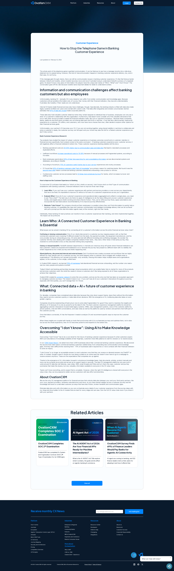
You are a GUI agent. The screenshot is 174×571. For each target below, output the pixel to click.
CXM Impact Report (51, 343)
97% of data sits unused (58, 111)
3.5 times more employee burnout (89, 174)
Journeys (33, 527)
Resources (100, 3)
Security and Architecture (38, 544)
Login (127, 3)
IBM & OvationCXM (70, 534)
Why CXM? (68, 549)
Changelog (94, 532)
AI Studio (33, 534)
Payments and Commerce (72, 536)
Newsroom (120, 527)
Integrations (94, 534)
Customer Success (122, 529)
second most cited (49, 170)
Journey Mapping (36, 542)
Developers (94, 527)
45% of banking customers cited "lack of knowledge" (71, 168)
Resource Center (95, 524)
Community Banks (70, 529)
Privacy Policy (88, 564)
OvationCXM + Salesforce (72, 554)
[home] (50, 3)
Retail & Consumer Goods (72, 539)
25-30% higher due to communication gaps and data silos (83, 148)
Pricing (33, 547)
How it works (34, 524)
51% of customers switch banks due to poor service (78, 165)
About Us (119, 524)
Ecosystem (34, 529)
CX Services (34, 539)
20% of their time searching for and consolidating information (85, 159)
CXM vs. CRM (68, 552)
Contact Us (138, 3)
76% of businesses (73, 263)
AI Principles (34, 552)
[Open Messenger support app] (169, 566)
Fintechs (67, 531)
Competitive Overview (37, 549)
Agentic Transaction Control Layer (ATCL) (43, 532)
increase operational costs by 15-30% (71, 153)
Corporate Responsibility (123, 532)
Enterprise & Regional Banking (71, 525)
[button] (73, 3)
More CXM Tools (35, 537)
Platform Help (94, 529)
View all (87, 483)
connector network (63, 277)
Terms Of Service (97, 564)
